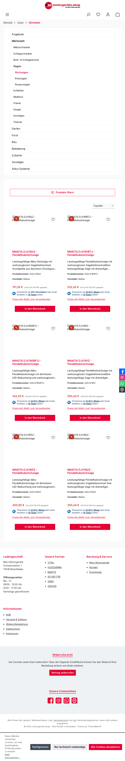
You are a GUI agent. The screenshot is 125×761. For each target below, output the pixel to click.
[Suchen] (88, 14)
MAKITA (52, 572)
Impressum (12, 633)
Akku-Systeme (21, 168)
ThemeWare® (94, 726)
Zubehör (17, 155)
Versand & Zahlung (16, 619)
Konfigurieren (40, 746)
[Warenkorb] (118, 14)
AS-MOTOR (54, 576)
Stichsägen (21, 72)
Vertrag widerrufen (62, 672)
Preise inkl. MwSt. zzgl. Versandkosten (31, 299)
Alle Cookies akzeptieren (105, 746)
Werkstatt (18, 41)
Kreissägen (21, 78)
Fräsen (17, 103)
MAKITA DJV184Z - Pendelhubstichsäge (25, 253)
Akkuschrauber (21, 47)
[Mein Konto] (108, 14)
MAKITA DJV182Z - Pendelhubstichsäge (80, 471)
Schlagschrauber (22, 53)
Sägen (17, 66)
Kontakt (93, 567)
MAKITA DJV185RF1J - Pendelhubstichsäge (26, 362)
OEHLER (52, 586)
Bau (14, 142)
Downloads (95, 572)
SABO (51, 581)
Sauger (17, 109)
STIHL (51, 562)
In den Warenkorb (35, 308)
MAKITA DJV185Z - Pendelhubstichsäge (25, 471)
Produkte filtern (64, 192)
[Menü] (7, 14)
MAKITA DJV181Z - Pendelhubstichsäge (80, 362)
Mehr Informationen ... (13, 756)
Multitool (18, 96)
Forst (15, 135)
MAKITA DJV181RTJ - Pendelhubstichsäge (81, 253)
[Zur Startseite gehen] (62, 5)
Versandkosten (60, 720)
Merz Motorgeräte (99, 562)
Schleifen (18, 90)
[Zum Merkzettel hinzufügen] (53, 219)
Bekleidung (18, 148)
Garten (16, 128)
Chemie (17, 122)
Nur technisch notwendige (69, 746)
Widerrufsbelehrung (17, 624)
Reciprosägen (22, 84)
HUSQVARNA (55, 567)
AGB (8, 614)
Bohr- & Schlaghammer (26, 59)
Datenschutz (13, 629)
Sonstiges (18, 115)
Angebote (18, 34)
